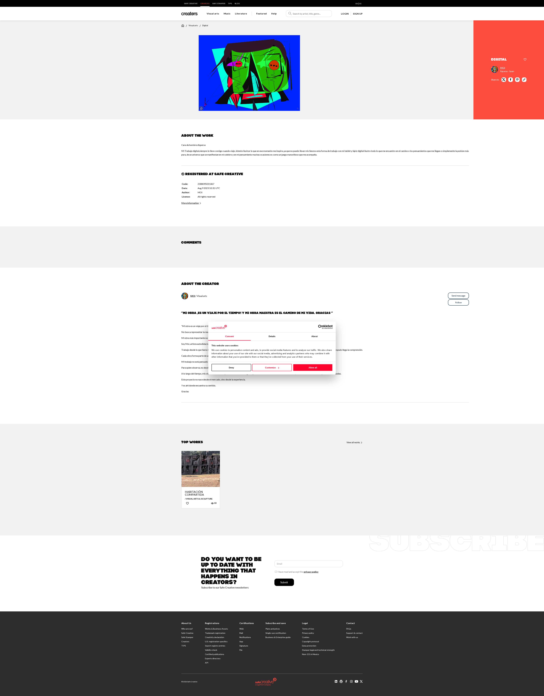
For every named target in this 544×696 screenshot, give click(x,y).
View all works (353, 442)
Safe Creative (190, 3)
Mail (241, 633)
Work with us (352, 637)
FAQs (348, 629)
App (241, 641)
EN (357, 4)
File (240, 650)
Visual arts (213, 13)
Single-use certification (275, 633)
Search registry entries (215, 646)
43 (215, 503)
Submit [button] (284, 582)
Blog (237, 3)
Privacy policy (308, 633)
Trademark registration (215, 633)
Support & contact (354, 633)
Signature (243, 646)
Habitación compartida (194, 493)
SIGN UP (358, 13)
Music (227, 13)
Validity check (211, 650)
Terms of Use (308, 629)
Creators (204, 3)
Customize (270, 367)
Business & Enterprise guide (278, 637)
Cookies (305, 637)
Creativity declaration (214, 637)
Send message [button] (458, 295)
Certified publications (214, 654)
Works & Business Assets (216, 629)
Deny (231, 367)
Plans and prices (272, 629)
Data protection (309, 646)
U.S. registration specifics (216, 641)
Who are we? (187, 629)
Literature (241, 13)
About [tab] (314, 336)
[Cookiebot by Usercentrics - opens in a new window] (320, 327)
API (206, 662)
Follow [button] (458, 302)
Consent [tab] (229, 336)
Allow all (313, 367)
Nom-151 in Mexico (310, 654)
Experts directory (212, 658)
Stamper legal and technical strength (318, 650)
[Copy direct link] (524, 79)
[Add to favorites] (525, 59)
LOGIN (345, 13)
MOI (502, 67)
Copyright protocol (310, 641)
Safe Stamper (218, 3)
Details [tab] (272, 336)
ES (360, 4)
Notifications (245, 637)
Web (241, 629)
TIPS (230, 3)
